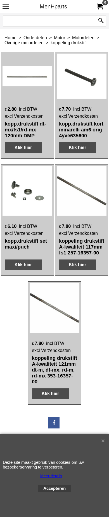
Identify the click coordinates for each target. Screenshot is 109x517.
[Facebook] (54, 422)
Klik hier (23, 147)
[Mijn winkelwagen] (99, 6)
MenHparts (53, 6)
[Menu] (6, 7)
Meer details (51, 476)
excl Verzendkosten (24, 116)
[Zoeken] (100, 21)
